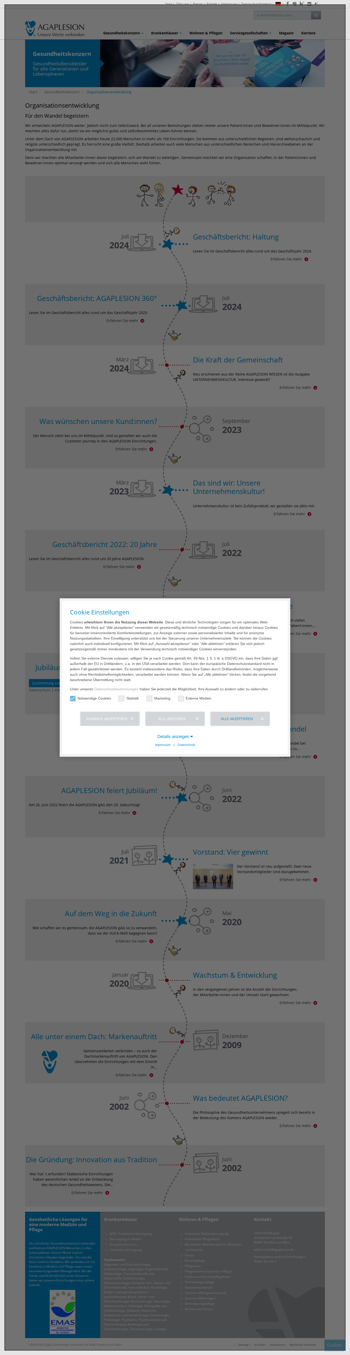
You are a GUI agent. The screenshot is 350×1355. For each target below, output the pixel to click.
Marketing (162, 698)
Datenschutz (186, 745)
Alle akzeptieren (237, 718)
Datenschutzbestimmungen (116, 689)
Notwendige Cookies (94, 698)
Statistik (132, 698)
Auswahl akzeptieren (106, 718)
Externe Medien (198, 698)
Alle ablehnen (172, 718)
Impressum (162, 745)
